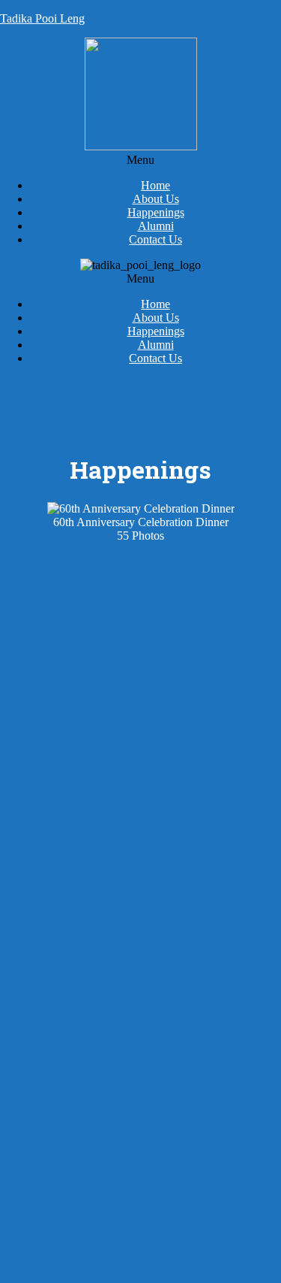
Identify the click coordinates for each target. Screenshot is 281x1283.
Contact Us (155, 239)
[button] (140, 160)
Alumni (156, 225)
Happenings (155, 212)
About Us (156, 198)
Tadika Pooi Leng (42, 18)
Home (155, 185)
